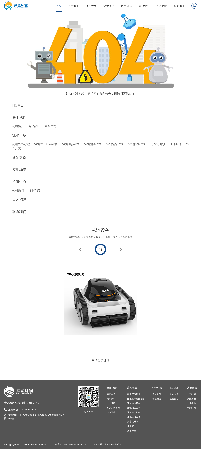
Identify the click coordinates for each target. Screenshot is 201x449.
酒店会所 (111, 394)
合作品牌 (34, 126)
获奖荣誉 (50, 126)
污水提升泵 (158, 144)
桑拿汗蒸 (131, 430)
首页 (59, 5)
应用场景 (126, 5)
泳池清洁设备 (115, 144)
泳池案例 (109, 5)
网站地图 (191, 408)
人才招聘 (162, 5)
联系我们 (179, 5)
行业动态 (34, 190)
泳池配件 (175, 144)
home (17, 105)
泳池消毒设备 (93, 144)
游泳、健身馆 (113, 408)
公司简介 (18, 126)
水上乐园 (111, 403)
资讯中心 (144, 5)
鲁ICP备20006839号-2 (75, 444)
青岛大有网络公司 (113, 444)
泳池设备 (91, 5)
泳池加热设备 (71, 144)
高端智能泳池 (21, 144)
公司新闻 (18, 190)
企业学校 (111, 412)
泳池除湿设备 (137, 144)
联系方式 (174, 394)
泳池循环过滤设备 (46, 144)
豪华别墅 (111, 399)
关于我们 (73, 5)
